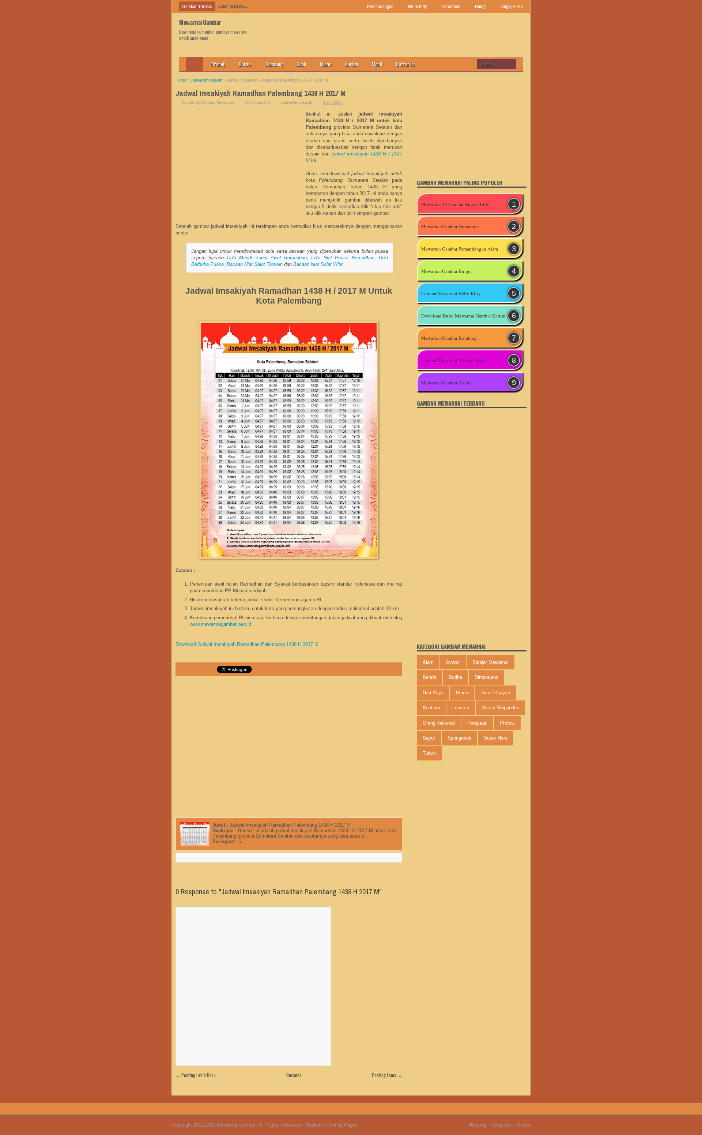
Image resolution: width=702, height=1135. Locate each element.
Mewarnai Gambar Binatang (449, 338)
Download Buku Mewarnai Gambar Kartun (463, 315)
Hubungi (477, 1125)
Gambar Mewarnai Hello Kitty (451, 293)
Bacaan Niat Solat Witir (318, 264)
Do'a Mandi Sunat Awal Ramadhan (267, 257)
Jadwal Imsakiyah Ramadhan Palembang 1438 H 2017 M (261, 93)
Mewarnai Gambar (200, 22)
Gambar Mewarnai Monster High (453, 360)
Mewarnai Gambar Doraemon (450, 226)
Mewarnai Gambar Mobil (446, 382)
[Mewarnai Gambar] (194, 64)
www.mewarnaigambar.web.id (220, 624)
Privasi (523, 1125)
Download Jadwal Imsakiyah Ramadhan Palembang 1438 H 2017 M (247, 644)
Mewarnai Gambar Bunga (446, 271)
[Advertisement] (240, 165)
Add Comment (257, 102)
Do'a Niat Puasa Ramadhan (342, 257)
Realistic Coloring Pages (332, 1125)
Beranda (294, 1075)
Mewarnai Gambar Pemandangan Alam (459, 248)
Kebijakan (500, 1125)
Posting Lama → (387, 1075)
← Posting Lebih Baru (196, 1075)
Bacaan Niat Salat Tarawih (255, 264)
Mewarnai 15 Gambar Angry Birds (455, 204)
